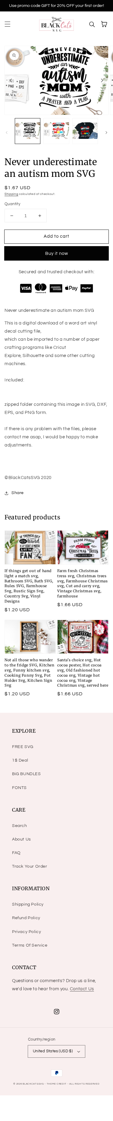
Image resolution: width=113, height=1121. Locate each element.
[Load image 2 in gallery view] (56, 131)
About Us (21, 839)
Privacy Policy (26, 932)
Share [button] (17, 493)
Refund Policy (26, 918)
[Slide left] (11, 80)
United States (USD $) (53, 1051)
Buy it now (56, 253)
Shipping (11, 194)
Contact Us (82, 989)
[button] (7, 24)
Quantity (12, 204)
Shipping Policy (28, 904)
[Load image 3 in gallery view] (85, 131)
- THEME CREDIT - (57, 1083)
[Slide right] (102, 80)
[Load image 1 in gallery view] (27, 131)
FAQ (16, 853)
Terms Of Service (30, 945)
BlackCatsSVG (33, 1083)
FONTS (19, 788)
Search (19, 826)
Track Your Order (29, 866)
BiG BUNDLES (26, 774)
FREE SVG (22, 747)
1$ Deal (20, 760)
